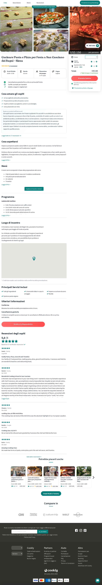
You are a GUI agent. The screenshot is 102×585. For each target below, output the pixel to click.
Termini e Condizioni (68, 563)
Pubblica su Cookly (65, 6)
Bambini (79, 66)
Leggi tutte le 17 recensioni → (11, 136)
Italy (7, 51)
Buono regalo (85, 6)
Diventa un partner (50, 551)
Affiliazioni (47, 554)
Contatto (64, 551)
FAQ (62, 558)
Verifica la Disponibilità (23, 324)
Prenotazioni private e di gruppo (44, 6)
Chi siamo (30, 554)
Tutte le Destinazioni (33, 551)
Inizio (3, 51)
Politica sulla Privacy (29, 537)
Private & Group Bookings (90, 3)
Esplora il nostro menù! (34, 189)
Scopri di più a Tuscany (51, 494)
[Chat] (97, 580)
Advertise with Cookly (85, 566)
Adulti (76, 61)
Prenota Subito (84, 78)
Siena (20, 51)
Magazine (30, 556)
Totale (73, 71)
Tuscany (13, 51)
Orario (76, 57)
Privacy (63, 561)
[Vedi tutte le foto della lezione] (16, 29)
